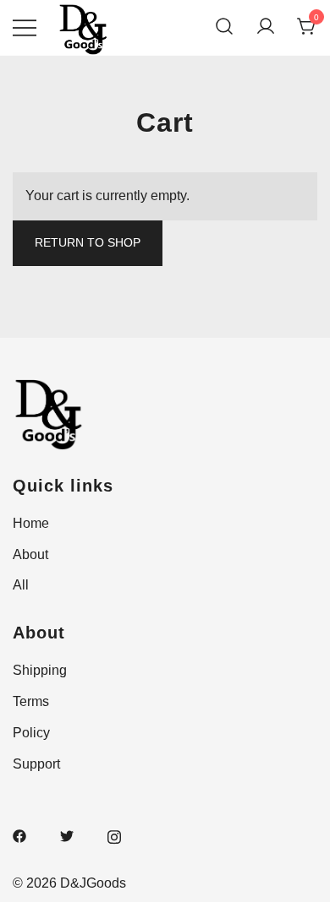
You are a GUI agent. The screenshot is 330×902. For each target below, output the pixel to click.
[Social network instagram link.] (114, 835)
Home (31, 523)
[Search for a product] (224, 27)
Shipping (40, 670)
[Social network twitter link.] (67, 835)
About (30, 554)
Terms (31, 701)
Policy (31, 732)
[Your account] (266, 27)
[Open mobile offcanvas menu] (24, 27)
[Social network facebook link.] (19, 835)
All (21, 585)
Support (36, 764)
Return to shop (87, 242)
